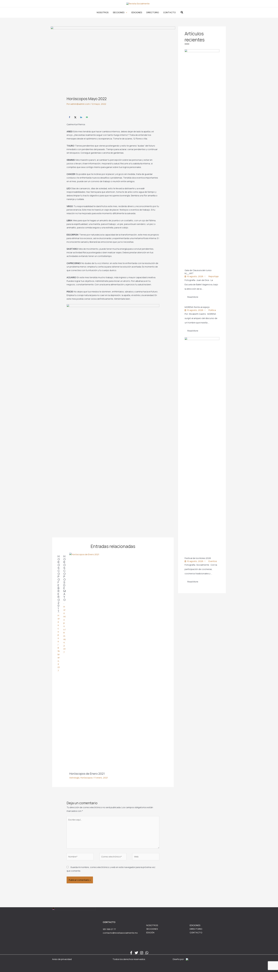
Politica (212, 310)
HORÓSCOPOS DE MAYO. (64, 579)
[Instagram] (141, 952)
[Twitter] (136, 952)
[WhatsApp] (147, 952)
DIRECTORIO (196, 928)
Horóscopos (59, 628)
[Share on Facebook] (69, 117)
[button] (120, 12)
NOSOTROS (152, 925)
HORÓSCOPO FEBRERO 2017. (59, 583)
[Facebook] (131, 952)
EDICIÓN (150, 932)
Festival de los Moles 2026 (198, 558)
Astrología (74, 777)
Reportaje (214, 276)
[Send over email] (87, 117)
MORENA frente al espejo (197, 307)
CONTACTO (196, 932)
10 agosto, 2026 (195, 276)
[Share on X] (75, 117)
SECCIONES (152, 928)
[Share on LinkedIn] (81, 117)
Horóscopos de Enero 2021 (87, 774)
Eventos (213, 561)
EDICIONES (195, 925)
